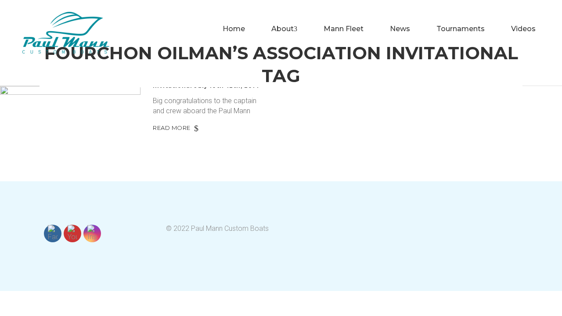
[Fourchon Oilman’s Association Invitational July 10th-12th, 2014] (70, 125)
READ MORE (172, 127)
